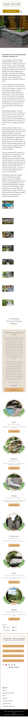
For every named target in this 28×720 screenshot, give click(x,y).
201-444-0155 (14, 385)
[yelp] (11, 664)
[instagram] (9, 664)
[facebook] (3, 664)
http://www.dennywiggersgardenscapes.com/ (14, 714)
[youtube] (6, 664)
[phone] (14, 664)
